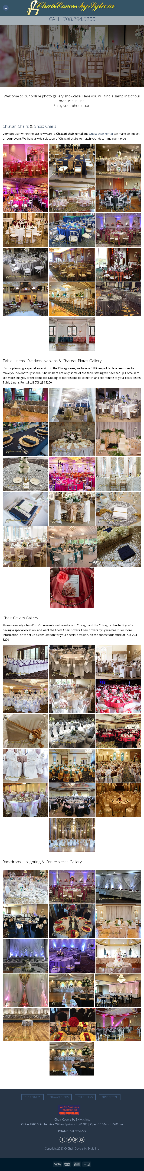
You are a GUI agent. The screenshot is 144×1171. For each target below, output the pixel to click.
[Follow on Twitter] (69, 1140)
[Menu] (6, 8)
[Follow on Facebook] (62, 1140)
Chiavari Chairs (16, 126)
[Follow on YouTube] (81, 1140)
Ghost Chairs (45, 126)
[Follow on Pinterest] (75, 1140)
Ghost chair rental (101, 134)
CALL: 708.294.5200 (72, 19)
